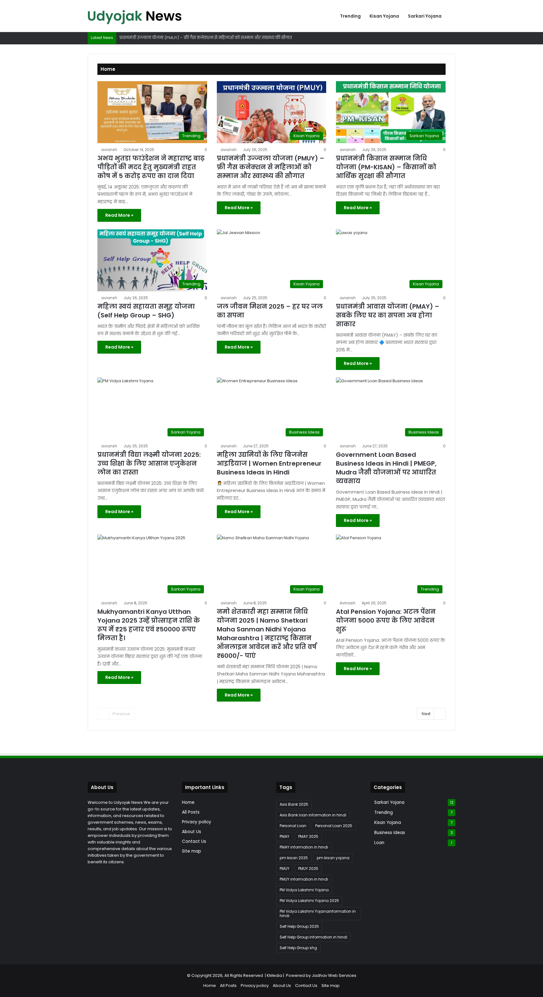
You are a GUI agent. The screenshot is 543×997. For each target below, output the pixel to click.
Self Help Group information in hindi (313, 937)
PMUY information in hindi (304, 879)
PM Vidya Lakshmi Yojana (304, 890)
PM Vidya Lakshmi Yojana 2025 (309, 900)
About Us (191, 832)
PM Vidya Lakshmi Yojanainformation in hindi (318, 913)
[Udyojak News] (135, 16)
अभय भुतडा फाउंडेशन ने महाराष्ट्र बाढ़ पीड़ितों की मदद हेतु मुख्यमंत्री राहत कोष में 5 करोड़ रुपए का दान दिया (151, 167)
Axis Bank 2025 (294, 804)
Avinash (347, 603)
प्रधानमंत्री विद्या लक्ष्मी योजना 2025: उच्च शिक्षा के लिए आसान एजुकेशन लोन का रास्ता (149, 463)
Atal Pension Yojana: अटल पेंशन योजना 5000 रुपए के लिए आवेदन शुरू (386, 620)
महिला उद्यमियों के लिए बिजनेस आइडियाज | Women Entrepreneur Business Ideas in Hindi (269, 463)
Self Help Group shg (298, 947)
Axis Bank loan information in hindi (313, 815)
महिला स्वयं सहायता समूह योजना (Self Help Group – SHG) (146, 311)
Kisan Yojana (384, 16)
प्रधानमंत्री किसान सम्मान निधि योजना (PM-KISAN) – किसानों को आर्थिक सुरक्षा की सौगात (386, 167)
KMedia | (276, 975)
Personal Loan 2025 (333, 825)
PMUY (284, 868)
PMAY (284, 836)
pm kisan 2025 (294, 857)
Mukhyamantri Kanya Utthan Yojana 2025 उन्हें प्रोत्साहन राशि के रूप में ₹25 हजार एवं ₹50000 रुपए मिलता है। (148, 624)
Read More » (119, 215)
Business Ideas (389, 833)
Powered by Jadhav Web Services (321, 975)
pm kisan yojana (333, 857)
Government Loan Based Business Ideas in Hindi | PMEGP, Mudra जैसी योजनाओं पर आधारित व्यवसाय (386, 467)
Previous (121, 714)
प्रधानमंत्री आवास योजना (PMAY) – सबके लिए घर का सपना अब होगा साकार (387, 315)
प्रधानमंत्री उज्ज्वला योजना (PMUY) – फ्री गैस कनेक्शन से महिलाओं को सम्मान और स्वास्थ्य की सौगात (270, 167)
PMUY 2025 (308, 868)
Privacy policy (196, 822)
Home (188, 802)
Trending (350, 16)
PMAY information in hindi (304, 847)
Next (426, 714)
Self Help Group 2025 (299, 926)
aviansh (109, 149)
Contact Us (194, 841)
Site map (191, 851)
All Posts (191, 812)
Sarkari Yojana (425, 16)
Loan (379, 843)
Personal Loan (293, 825)
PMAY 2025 (308, 836)
